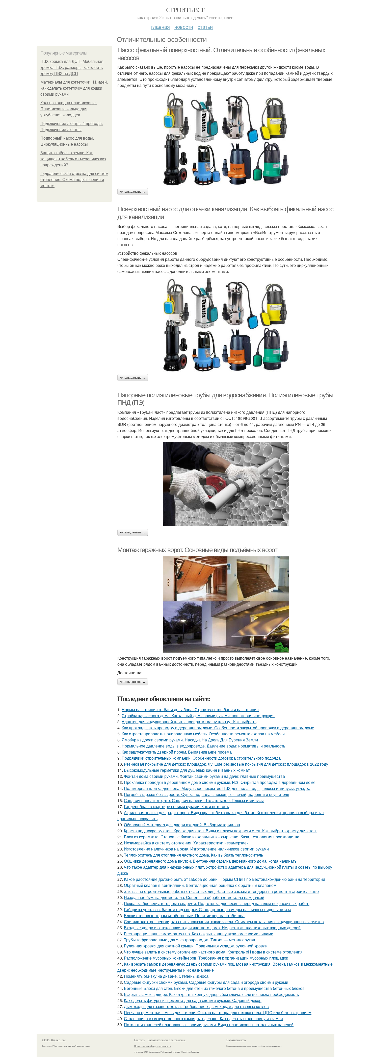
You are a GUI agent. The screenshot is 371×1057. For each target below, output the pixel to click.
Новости (183, 26)
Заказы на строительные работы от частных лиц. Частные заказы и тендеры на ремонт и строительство (221, 891)
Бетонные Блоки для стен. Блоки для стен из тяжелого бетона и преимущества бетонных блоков (214, 988)
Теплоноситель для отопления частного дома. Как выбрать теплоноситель (193, 855)
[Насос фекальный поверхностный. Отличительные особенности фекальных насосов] (225, 138)
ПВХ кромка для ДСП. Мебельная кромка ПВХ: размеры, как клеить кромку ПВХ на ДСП (71, 67)
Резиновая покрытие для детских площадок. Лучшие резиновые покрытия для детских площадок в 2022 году (226, 764)
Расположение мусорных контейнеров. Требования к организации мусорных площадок (206, 958)
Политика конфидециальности (152, 1046)
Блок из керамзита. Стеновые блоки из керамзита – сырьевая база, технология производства (211, 837)
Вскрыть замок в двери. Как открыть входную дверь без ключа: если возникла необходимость (211, 994)
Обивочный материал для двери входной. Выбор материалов (182, 825)
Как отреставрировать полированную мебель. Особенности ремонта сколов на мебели (203, 734)
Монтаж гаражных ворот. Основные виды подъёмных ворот (197, 550)
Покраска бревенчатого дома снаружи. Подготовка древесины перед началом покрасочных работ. (216, 903)
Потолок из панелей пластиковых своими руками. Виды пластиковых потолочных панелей (209, 1024)
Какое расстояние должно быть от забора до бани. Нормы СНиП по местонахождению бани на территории (224, 879)
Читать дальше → (132, 191)
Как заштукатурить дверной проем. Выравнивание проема (177, 752)
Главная (160, 26)
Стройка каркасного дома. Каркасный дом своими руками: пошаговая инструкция (198, 715)
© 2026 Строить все (54, 1040)
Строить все (185, 9)
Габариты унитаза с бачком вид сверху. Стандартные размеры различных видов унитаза (207, 909)
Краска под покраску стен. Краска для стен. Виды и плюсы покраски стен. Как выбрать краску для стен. (220, 831)
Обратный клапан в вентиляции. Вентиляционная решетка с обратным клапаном (200, 885)
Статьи (205, 26)
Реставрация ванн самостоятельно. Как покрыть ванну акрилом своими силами (198, 934)
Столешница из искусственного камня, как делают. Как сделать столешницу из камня (203, 1018)
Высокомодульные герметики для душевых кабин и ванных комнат (187, 770)
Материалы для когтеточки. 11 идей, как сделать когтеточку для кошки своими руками (74, 88)
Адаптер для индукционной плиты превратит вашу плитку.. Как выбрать (189, 722)
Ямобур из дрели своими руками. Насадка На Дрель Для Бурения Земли (190, 740)
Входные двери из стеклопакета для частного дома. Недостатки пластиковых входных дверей (212, 928)
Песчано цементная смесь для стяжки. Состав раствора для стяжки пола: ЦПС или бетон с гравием (217, 1012)
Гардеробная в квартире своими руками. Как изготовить (176, 806)
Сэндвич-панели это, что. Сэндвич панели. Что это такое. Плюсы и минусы (194, 800)
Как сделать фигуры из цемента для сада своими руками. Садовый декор (192, 1000)
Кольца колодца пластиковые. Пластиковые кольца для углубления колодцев (68, 109)
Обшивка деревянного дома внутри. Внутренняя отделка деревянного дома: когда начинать (210, 861)
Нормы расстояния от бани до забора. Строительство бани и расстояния (190, 709)
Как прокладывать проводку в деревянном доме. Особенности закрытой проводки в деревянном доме (218, 728)
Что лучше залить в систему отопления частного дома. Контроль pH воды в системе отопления (213, 952)
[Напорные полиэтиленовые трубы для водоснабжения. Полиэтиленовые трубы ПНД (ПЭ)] (225, 484)
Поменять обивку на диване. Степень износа (166, 976)
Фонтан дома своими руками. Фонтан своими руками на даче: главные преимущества (204, 776)
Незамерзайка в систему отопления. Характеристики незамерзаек (186, 843)
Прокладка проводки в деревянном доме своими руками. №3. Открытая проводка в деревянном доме (219, 782)
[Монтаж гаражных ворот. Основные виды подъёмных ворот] (225, 604)
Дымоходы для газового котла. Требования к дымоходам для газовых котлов (196, 1006)
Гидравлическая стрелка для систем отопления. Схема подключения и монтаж (74, 179)
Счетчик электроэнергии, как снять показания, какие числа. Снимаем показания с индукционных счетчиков (224, 921)
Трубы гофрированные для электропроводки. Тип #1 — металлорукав (189, 940)
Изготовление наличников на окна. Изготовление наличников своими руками (196, 849)
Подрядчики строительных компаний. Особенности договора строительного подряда (201, 758)
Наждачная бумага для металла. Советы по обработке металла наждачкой (194, 897)
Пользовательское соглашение (167, 1040)
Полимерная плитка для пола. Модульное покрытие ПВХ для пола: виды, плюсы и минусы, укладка (217, 788)
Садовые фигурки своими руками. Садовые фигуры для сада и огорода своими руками (206, 982)
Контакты (139, 1040)
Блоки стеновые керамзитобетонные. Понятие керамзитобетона (184, 915)
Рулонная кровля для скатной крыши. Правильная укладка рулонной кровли (196, 946)
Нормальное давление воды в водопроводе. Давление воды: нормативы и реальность (203, 746)
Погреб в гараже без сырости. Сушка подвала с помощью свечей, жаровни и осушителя (206, 794)
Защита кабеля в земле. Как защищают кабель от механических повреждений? (73, 159)
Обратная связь (236, 1040)
